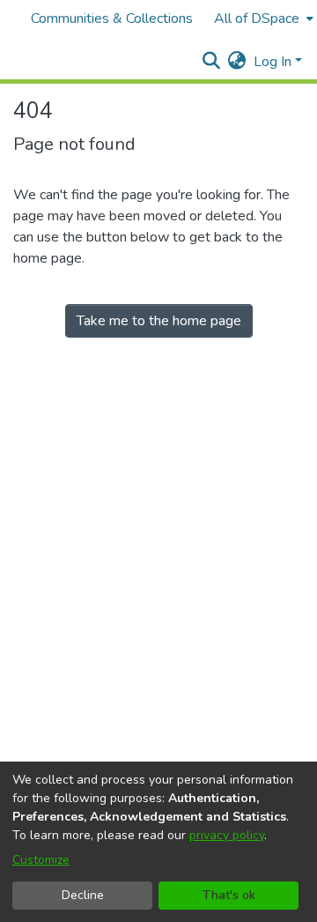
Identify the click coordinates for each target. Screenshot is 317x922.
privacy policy (226, 835)
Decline (83, 895)
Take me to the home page (159, 321)
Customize (41, 859)
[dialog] (158, 842)
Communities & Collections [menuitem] (112, 18)
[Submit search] (212, 61)
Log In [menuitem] (272, 61)
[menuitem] (261, 18)
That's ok (229, 895)
